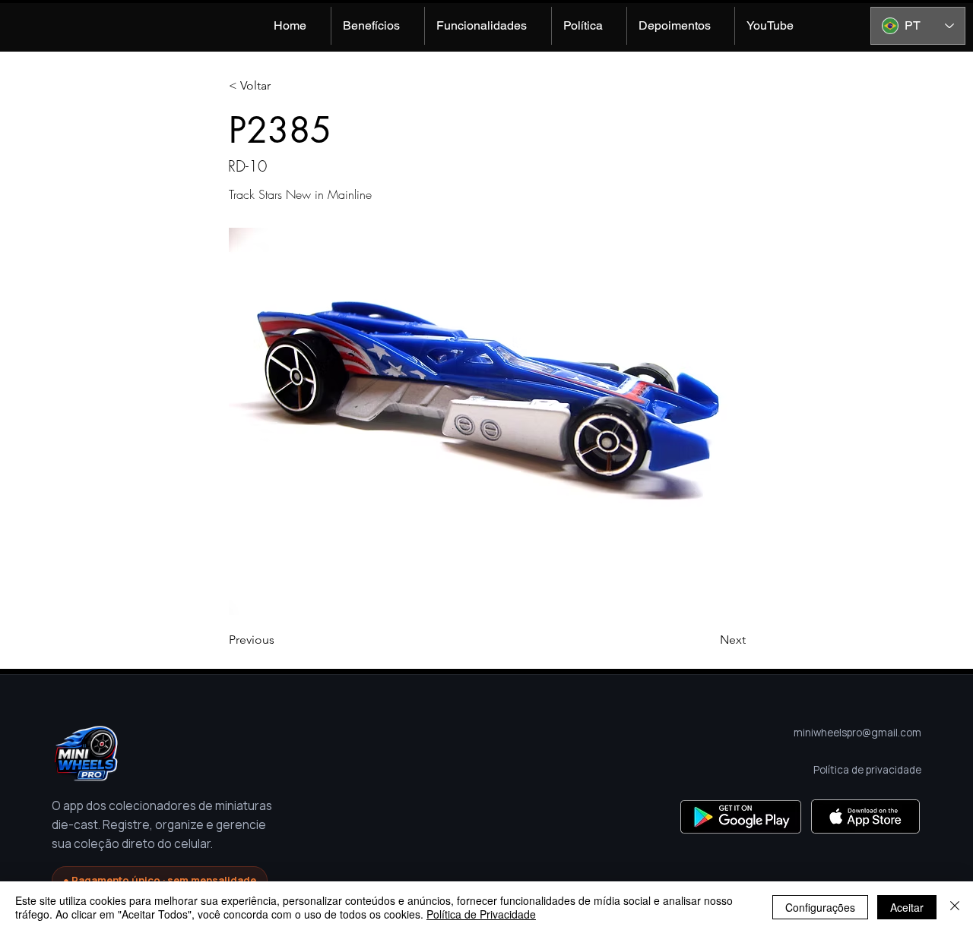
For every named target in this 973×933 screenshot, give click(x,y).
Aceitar (907, 907)
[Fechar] (955, 907)
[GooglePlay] (740, 816)
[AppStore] (865, 816)
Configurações (820, 907)
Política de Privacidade (481, 914)
